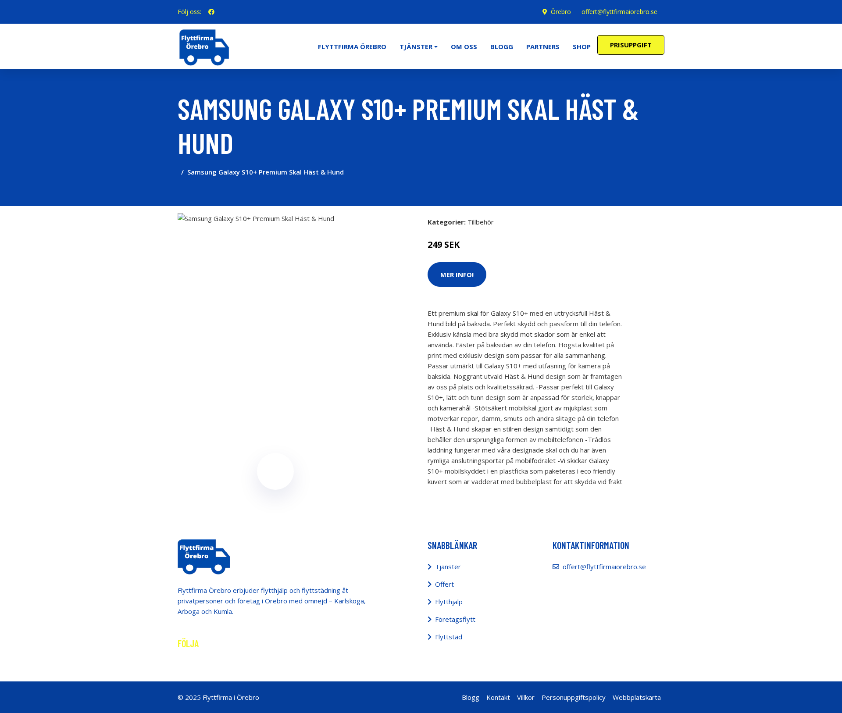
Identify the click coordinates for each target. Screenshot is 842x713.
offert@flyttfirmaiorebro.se (619, 11)
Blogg (501, 46)
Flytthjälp (449, 601)
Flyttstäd (448, 636)
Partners (543, 46)
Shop (582, 46)
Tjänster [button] (416, 46)
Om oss (464, 46)
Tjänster (448, 566)
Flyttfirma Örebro (352, 46)
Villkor (526, 697)
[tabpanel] (275, 310)
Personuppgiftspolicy (574, 697)
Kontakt (498, 697)
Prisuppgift (631, 44)
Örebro (561, 11)
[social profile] (211, 12)
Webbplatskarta (637, 697)
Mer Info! (457, 274)
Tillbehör (480, 221)
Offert (444, 584)
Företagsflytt (455, 619)
